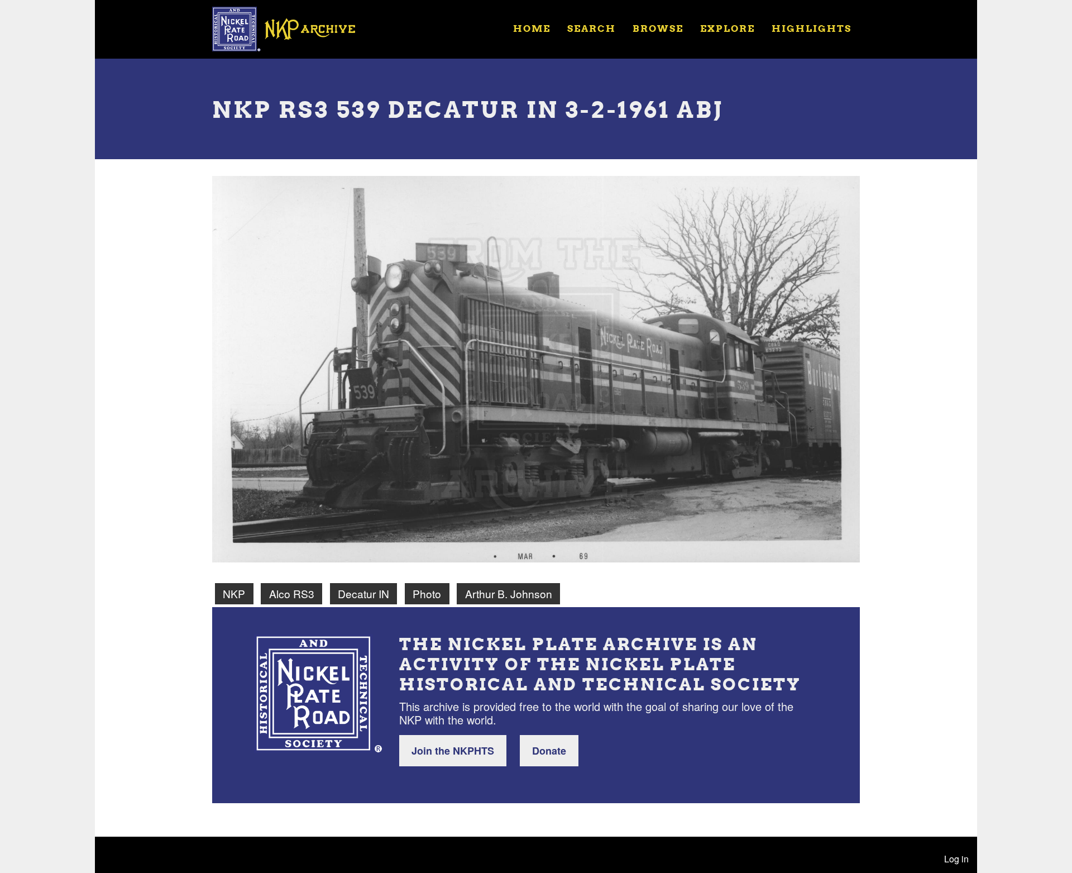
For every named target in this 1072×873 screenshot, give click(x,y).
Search (591, 28)
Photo (427, 593)
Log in (956, 858)
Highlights (811, 28)
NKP (234, 593)
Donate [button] (549, 750)
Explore (727, 28)
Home (532, 28)
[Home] (291, 28)
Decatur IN (363, 593)
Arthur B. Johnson (508, 593)
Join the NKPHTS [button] (452, 750)
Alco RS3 (291, 593)
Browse (658, 28)
